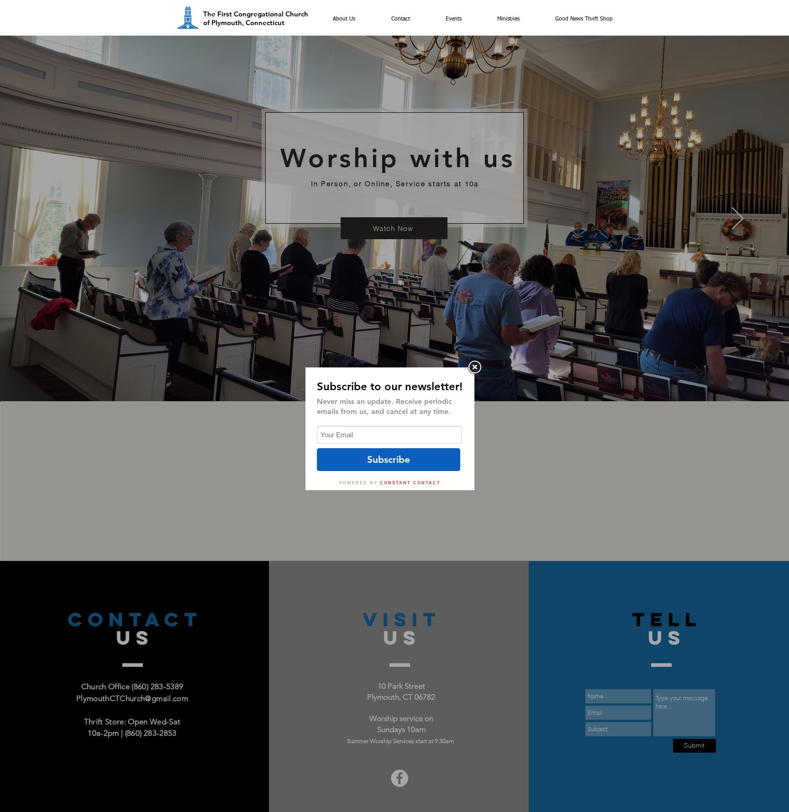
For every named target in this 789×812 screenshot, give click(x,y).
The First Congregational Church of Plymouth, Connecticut (255, 18)
